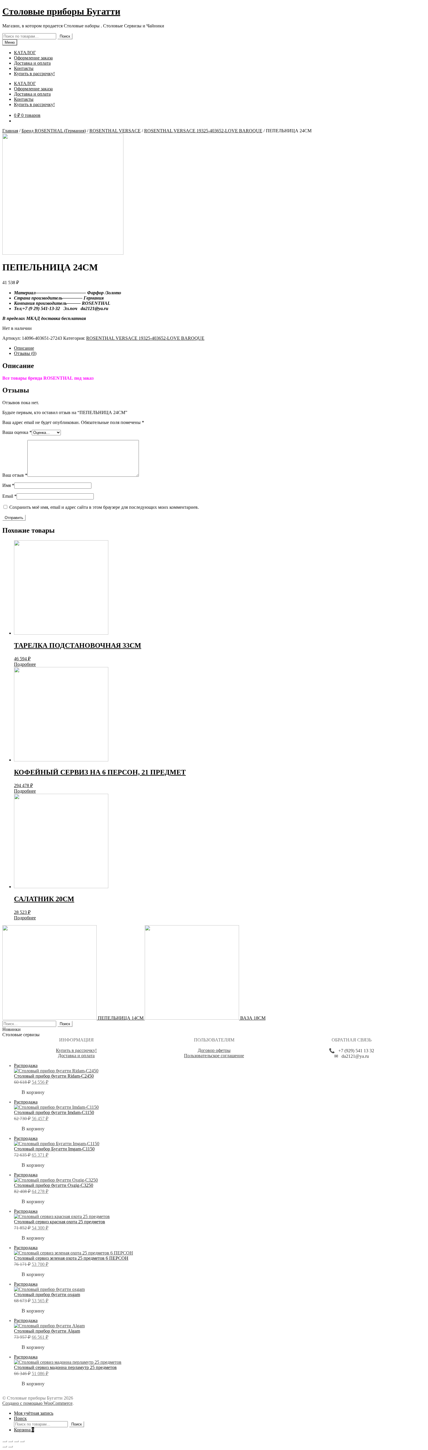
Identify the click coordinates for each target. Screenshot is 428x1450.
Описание (24, 348)
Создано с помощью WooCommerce (37, 1403)
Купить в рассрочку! (34, 73)
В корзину (33, 1092)
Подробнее (25, 664)
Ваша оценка (17, 432)
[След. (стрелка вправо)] (10, 1446)
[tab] (220, 348)
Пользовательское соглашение (214, 1055)
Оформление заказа (33, 57)
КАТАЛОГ (25, 52)
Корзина (24, 1429)
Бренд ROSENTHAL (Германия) (54, 130)
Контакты (23, 68)
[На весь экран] (16, 1441)
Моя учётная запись (33, 1413)
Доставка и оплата (32, 63)
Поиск (65, 36)
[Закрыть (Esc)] (4, 1441)
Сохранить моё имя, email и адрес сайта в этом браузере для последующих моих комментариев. (104, 507)
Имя (8, 485)
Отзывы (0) (25, 353)
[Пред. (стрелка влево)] (4, 1446)
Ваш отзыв (14, 475)
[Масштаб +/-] (22, 1441)
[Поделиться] (10, 1441)
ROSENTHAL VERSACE (115, 130)
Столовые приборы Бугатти (61, 11)
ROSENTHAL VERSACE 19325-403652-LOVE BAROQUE (203, 130)
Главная (10, 130)
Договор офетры (214, 1050)
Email (9, 496)
